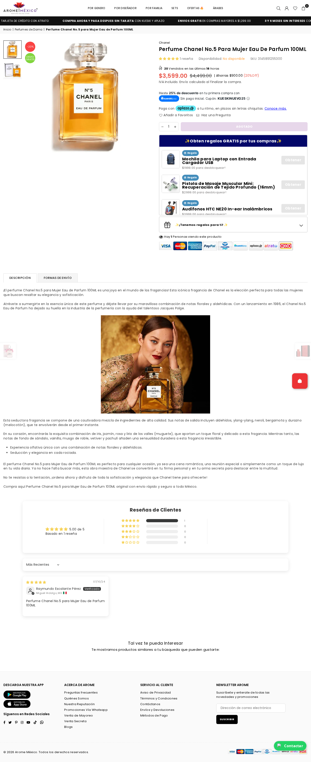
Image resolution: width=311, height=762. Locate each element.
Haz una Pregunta (216, 115)
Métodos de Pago (154, 715)
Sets (174, 8)
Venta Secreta (75, 721)
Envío (183, 82)
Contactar (293, 745)
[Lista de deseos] (295, 8)
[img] (36, 582)
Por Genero (96, 8)
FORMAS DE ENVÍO (58, 278)
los (51, 752)
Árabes (218, 8)
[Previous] (30, 97)
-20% (30, 46)
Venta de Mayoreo (78, 715)
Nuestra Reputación (79, 704)
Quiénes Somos (76, 698)
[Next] (146, 97)
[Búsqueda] (279, 8)
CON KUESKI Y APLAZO (99, 21)
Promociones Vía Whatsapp (86, 710)
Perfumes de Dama (28, 29)
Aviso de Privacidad (155, 692)
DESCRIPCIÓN (20, 278)
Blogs (68, 727)
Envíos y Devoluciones (157, 710)
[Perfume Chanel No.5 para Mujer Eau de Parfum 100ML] (12, 49)
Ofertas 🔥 (195, 8)
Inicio (7, 29)
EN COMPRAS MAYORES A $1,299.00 (200, 21)
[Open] (300, 381)
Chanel (164, 42)
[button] (303, 8)
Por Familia (154, 8)
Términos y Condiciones (158, 698)
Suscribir (227, 719)
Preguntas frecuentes (81, 692)
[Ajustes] (287, 8)
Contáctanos (150, 704)
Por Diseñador (125, 8)
